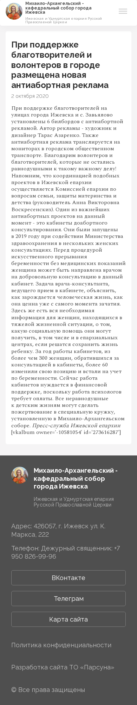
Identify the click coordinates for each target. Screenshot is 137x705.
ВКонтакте (68, 577)
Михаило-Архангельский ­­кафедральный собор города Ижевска (58, 8)
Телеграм (69, 598)
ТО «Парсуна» (91, 667)
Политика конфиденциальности (61, 645)
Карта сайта (68, 619)
